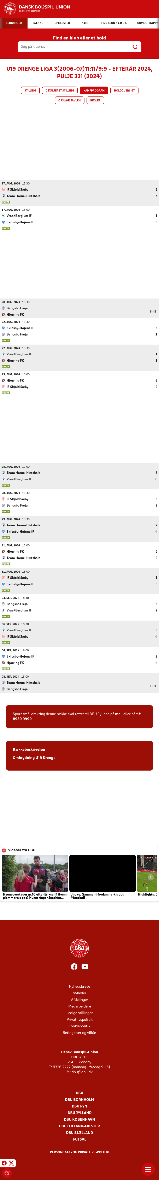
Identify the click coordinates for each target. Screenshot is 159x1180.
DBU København (79, 1120)
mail (119, 714)
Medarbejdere (79, 1006)
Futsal (79, 1139)
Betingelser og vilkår (79, 1033)
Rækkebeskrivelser (29, 750)
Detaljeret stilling (60, 90)
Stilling (30, 90)
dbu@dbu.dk (82, 1072)
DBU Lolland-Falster (79, 1126)
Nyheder (79, 993)
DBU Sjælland (79, 1133)
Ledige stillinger (79, 1013)
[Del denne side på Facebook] (4, 1164)
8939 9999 (22, 719)
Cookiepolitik (79, 1026)
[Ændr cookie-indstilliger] (7, 1173)
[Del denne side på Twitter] (11, 1164)
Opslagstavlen (69, 100)
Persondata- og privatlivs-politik (79, 1152)
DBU (79, 1093)
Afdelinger (79, 1000)
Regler (95, 100)
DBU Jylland (80, 1113)
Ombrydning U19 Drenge (34, 758)
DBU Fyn (79, 1106)
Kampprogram (94, 90)
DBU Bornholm (79, 1100)
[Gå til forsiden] (35, 8)
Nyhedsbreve (79, 986)
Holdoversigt (124, 90)
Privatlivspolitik (80, 1020)
